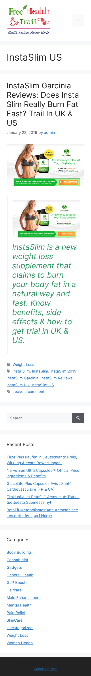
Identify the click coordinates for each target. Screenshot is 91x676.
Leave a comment (28, 391)
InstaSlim (40, 371)
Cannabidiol (17, 560)
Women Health (20, 643)
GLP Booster (18, 582)
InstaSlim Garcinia (22, 378)
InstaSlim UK (18, 385)
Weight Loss (23, 364)
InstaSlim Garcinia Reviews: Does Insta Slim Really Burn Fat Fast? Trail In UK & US (43, 104)
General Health (20, 575)
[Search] (78, 418)
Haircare (14, 590)
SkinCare (15, 620)
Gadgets (14, 567)
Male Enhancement (24, 597)
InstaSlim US (42, 385)
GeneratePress (45, 669)
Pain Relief (16, 613)
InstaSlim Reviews (57, 378)
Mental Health (19, 605)
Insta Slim (21, 371)
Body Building (19, 552)
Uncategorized (20, 628)
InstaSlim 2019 (63, 371)
